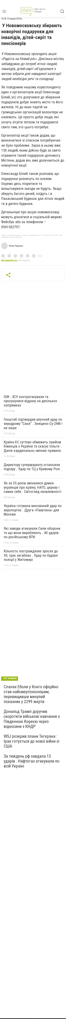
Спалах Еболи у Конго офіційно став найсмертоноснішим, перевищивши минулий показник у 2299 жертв (31, 694)
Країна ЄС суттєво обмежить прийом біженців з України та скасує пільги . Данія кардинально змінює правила (32, 446)
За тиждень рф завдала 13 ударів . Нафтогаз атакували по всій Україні (31, 761)
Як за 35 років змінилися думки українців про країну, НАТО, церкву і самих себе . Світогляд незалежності (32, 487)
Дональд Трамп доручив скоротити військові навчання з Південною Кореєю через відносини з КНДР (32, 719)
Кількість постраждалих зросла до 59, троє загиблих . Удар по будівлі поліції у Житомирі (31, 555)
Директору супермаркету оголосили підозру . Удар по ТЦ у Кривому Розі (32, 467)
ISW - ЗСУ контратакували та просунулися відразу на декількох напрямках (30, 401)
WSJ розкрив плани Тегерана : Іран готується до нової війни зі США (31, 741)
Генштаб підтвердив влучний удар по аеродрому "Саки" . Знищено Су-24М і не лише (33, 423)
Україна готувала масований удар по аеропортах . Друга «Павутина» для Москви (33, 510)
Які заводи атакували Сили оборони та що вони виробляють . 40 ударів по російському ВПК (32, 532)
